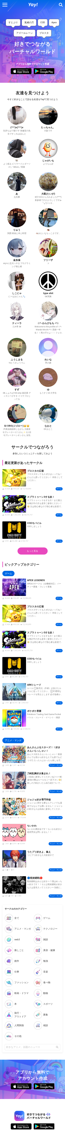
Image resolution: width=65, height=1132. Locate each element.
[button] (5, 5)
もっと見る (32, 551)
